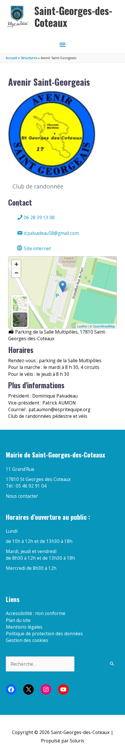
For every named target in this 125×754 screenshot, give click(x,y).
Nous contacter (22, 496)
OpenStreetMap (104, 326)
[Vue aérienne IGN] (20, 319)
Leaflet (82, 326)
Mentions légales (24, 627)
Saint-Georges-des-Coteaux (73, 16)
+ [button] (16, 264)
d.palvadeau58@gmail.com (51, 233)
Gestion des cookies (27, 640)
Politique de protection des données (44, 633)
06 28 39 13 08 (39, 217)
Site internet (37, 248)
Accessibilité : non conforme (35, 613)
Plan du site (18, 620)
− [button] (16, 273)
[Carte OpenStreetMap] (20, 304)
